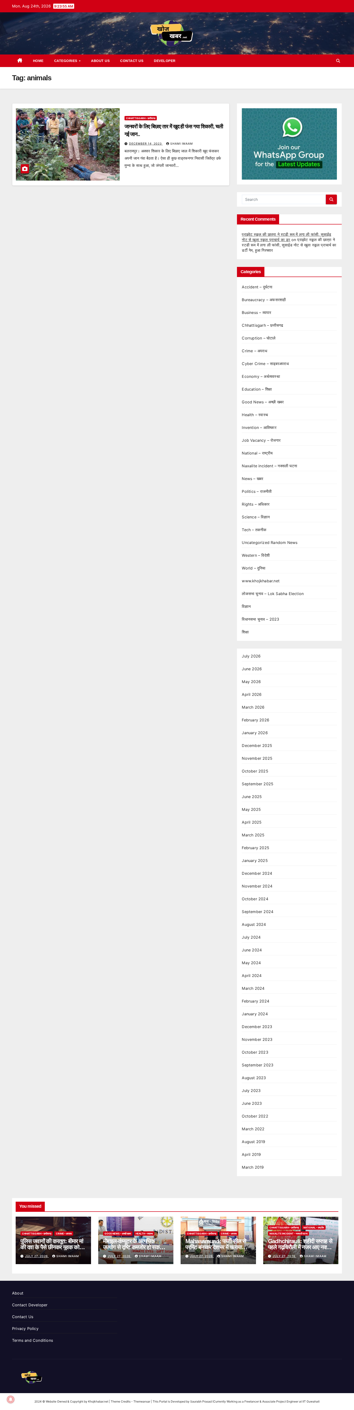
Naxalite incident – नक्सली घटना (269, 465)
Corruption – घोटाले (258, 338)
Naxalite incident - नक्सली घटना (288, 1233)
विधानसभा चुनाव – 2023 (260, 619)
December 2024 (257, 873)
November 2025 (257, 758)
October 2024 (255, 898)
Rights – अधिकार (255, 504)
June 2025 (252, 796)
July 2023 (251, 1090)
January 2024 (255, 1013)
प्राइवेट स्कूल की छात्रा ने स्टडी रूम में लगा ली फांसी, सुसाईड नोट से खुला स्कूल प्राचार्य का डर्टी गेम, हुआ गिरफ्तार (289, 245)
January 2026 (255, 732)
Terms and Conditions (32, 1340)
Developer (165, 61)
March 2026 (253, 707)
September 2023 (257, 1065)
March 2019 (253, 1167)
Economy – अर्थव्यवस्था (261, 376)
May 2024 (251, 962)
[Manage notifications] (10, 1399)
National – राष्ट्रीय (257, 453)
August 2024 (254, 924)
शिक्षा (245, 632)
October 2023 (255, 1052)
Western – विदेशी (256, 555)
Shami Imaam (181, 143)
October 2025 (255, 771)
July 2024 (251, 937)
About (17, 1293)
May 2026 (251, 681)
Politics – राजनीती (257, 491)
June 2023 (252, 1103)
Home (38, 61)
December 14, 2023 (146, 143)
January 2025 (255, 860)
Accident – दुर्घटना (257, 287)
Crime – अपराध (254, 350)
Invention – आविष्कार (259, 427)
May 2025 (251, 809)
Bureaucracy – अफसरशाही (264, 299)
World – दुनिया (253, 568)
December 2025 (257, 745)
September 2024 (257, 911)
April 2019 (251, 1154)
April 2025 (252, 822)
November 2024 (257, 886)
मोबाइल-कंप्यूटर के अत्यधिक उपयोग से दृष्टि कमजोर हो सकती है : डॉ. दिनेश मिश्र (135, 1247)
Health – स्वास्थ (255, 414)
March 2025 (253, 835)
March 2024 (253, 988)
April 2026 (252, 694)
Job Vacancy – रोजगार (261, 440)
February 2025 (255, 847)
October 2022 (255, 1116)
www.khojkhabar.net (261, 580)
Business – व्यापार (256, 312)
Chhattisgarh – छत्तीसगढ (140, 118)
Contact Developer (29, 1304)
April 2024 (252, 975)
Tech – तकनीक (254, 529)
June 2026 (252, 668)
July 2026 (251, 656)
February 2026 (255, 720)
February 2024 (255, 1001)
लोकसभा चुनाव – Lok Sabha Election (273, 593)
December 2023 (257, 1026)
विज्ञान (246, 606)
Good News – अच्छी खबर (263, 402)
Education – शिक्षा (257, 389)
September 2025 (257, 783)
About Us (100, 61)
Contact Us (131, 61)
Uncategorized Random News (269, 542)
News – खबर (252, 478)
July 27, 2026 (37, 1256)
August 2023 (254, 1077)
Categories (66, 61)
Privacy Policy (25, 1328)
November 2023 (257, 1039)
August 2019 (253, 1141)
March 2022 (253, 1128)
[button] (338, 60)
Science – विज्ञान (256, 517)
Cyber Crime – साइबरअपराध (265, 363)
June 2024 (252, 950)
